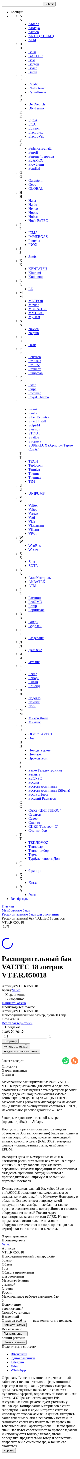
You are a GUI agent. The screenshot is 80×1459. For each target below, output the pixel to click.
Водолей (35, 626)
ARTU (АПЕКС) (41, 36)
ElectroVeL (36, 136)
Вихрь (33, 622)
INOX (33, 245)
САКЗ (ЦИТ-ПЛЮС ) (44, 810)
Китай (33, 682)
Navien (33, 329)
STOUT (34, 433)
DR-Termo (36, 108)
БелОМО (35, 602)
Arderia (33, 24)
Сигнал (34, 822)
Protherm (34, 369)
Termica (34, 469)
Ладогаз (34, 698)
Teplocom (35, 465)
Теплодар (35, 846)
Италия (34, 662)
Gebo (32, 184)
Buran (32, 72)
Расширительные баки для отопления (30, 914)
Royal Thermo (38, 397)
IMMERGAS (38, 237)
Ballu (32, 52)
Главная (8, 906)
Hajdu (32, 204)
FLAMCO (36, 160)
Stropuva (34, 441)
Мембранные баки (16, 910)
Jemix (32, 257)
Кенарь (33, 678)
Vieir (31, 521)
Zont (31, 562)
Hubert (33, 216)
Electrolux (35, 132)
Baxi (31, 60)
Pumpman (35, 373)
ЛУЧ (32, 706)
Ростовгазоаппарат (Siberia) (49, 790)
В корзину (10, 1041)
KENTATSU (37, 269)
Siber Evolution (39, 417)
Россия (33, 782)
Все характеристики (17, 1023)
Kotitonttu (35, 277)
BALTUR (35, 56)
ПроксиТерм (38, 758)
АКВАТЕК (36, 582)
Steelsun (34, 429)
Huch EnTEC (38, 220)
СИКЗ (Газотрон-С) (43, 826)
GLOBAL (35, 188)
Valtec (32, 509)
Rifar (32, 385)
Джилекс (35, 650)
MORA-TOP (37, 309)
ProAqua (34, 361)
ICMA (33, 233)
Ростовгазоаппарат (42, 786)
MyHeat (34, 317)
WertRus (34, 545)
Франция (35, 871)
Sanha (32, 413)
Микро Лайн (38, 718)
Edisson (34, 128)
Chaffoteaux (37, 88)
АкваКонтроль (39, 578)
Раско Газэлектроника (45, 770)
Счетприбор (37, 830)
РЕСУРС (35, 778)
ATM (32, 40)
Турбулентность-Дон (44, 858)
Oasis (32, 345)
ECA (32, 124)
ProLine (34, 365)
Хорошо (9, 1450)
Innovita (34, 241)
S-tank (33, 409)
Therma (33, 473)
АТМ (32, 586)
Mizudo (33, 305)
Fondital (34, 168)
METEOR (35, 301)
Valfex (33, 505)
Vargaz (33, 513)
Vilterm (33, 529)
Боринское (36, 610)
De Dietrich (36, 104)
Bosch (32, 68)
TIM (31, 481)
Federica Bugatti (40, 148)
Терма (33, 854)
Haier (32, 200)
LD (30, 289)
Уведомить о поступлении (21, 1051)
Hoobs (33, 212)
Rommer (34, 393)
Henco (33, 208)
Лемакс (34, 702)
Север (33, 818)
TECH (33, 461)
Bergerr (33, 64)
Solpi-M (34, 425)
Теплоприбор (38, 850)
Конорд (34, 686)
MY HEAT (36, 313)
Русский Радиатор (42, 798)
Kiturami (34, 273)
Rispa (32, 389)
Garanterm (35, 180)
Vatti (31, 517)
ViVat (32, 533)
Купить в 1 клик (14, 1046)
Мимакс (34, 722)
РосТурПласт (38, 794)
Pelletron (34, 357)
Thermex (34, 477)
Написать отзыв (14, 1003)
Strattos (33, 437)
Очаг (32, 738)
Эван (32, 895)
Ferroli (33, 152)
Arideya (34, 28)
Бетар (32, 606)
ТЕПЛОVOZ (38, 842)
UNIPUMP (36, 493)
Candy (33, 84)
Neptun (33, 333)
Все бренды (19, 899)
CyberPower (37, 92)
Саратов (34, 814)
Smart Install (37, 421)
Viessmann (36, 525)
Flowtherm (36, 164)
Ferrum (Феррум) (41, 156)
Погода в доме (39, 750)
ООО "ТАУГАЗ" (40, 734)
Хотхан (34, 883)
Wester (33, 549)
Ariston (33, 32)
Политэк (35, 754)
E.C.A (33, 120)
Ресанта (34, 774)
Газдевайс (36, 638)
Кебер (32, 674)
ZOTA (33, 566)
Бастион (34, 598)
